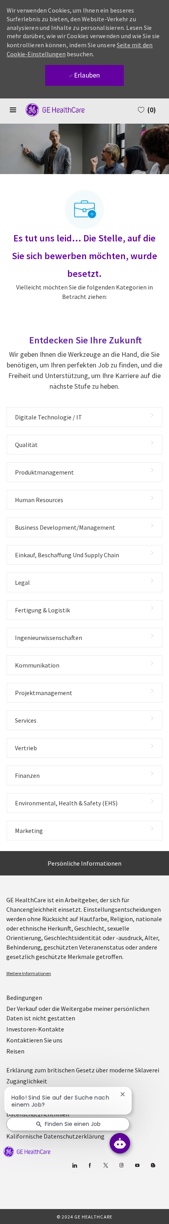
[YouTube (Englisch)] (137, 1165)
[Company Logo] (51, 109)
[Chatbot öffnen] (120, 1143)
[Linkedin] (74, 1165)
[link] (84, 973)
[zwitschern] (105, 1165)
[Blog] (121, 1165)
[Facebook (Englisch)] (90, 1165)
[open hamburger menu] (13, 110)
